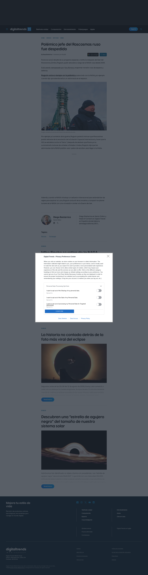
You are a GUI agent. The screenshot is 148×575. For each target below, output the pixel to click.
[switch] (99, 290)
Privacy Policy (85, 318)
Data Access (74, 318)
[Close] (109, 257)
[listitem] (74, 286)
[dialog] (74, 287)
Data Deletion (62, 318)
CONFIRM (59, 311)
